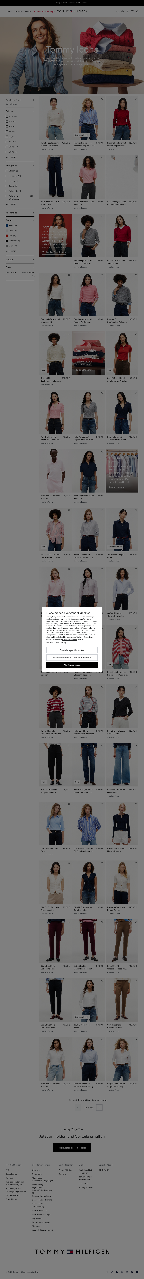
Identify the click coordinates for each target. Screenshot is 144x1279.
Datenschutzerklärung (56, 642)
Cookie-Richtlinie (69, 639)
